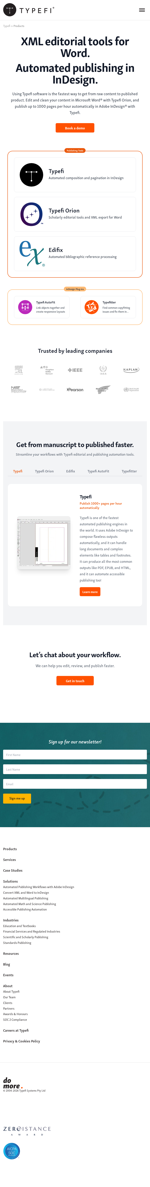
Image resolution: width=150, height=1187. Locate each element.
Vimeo (5, 1108)
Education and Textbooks (19, 925)
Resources (11, 953)
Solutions (10, 881)
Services (9, 859)
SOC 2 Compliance (15, 1019)
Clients (7, 1002)
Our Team (9, 996)
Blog (6, 964)
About (7, 985)
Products (10, 848)
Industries (11, 920)
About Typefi (11, 991)
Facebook (5, 1104)
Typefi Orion (44, 471)
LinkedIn (5, 1099)
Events (8, 974)
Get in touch (75, 680)
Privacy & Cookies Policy (21, 1041)
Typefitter (129, 471)
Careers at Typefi (16, 1030)
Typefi (17, 471)
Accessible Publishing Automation (25, 909)
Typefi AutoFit (98, 471)
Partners (8, 1008)
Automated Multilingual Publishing (25, 898)
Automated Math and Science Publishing (29, 903)
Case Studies (12, 870)
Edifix (70, 471)
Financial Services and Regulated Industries (31, 931)
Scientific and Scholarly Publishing (25, 936)
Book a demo (75, 128)
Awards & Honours (15, 1013)
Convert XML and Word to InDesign (26, 892)
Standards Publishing (17, 942)
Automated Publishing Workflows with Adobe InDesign (38, 886)
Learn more (90, 591)
